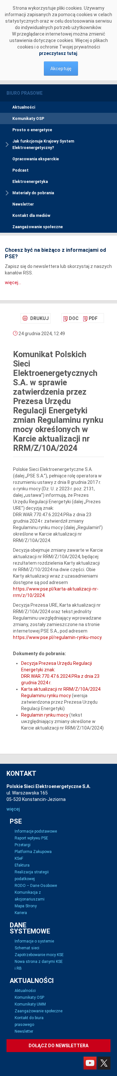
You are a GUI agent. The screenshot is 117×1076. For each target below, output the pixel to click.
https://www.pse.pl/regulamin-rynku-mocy (57, 637)
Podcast (20, 170)
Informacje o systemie (34, 941)
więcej (13, 809)
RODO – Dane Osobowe (36, 885)
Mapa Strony (26, 906)
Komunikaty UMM (30, 1004)
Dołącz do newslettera (58, 1045)
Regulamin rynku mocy (44, 715)
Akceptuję (61, 68)
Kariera (21, 913)
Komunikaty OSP (28, 118)
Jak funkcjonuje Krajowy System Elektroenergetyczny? (43, 144)
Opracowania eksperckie (35, 159)
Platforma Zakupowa (33, 851)
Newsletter (23, 204)
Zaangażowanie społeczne (37, 227)
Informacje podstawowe (36, 831)
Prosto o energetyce (32, 130)
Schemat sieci (27, 948)
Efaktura (22, 865)
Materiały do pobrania (33, 193)
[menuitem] (71, 318)
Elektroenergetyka (30, 181)
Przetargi (23, 845)
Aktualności (23, 107)
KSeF (19, 858)
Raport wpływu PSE (31, 838)
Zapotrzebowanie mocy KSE (39, 955)
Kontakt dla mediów (31, 215)
